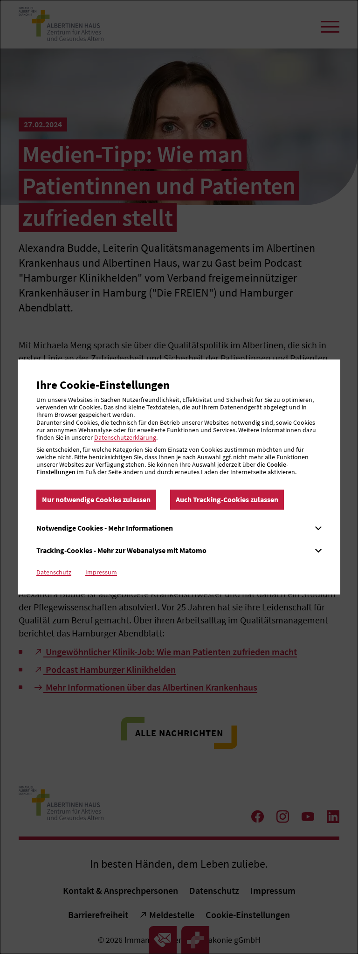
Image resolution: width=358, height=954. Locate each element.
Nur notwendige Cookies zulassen (96, 499)
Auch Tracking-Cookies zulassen (227, 499)
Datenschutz (53, 572)
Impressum (101, 572)
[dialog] (179, 477)
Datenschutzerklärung (125, 437)
